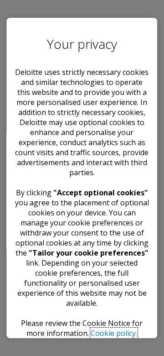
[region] (81, 178)
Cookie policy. (114, 333)
